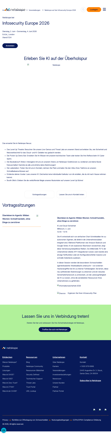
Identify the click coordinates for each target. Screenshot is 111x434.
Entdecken (7, 357)
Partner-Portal (58, 391)
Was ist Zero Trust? (9, 383)
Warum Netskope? (9, 362)
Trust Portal (30, 387)
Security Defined (32, 374)
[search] (83, 9)
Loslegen (94, 9)
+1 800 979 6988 (87, 366)
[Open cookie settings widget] (3, 430)
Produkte (6, 366)
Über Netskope (58, 362)
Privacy (5, 420)
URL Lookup (31, 391)
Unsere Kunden (59, 383)
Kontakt (83, 357)
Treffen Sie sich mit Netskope (54, 329)
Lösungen (6, 370)
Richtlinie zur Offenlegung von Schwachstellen (30, 420)
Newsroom (57, 379)
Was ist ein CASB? (9, 391)
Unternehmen (59, 357)
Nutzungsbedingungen (60, 420)
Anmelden (10, 46)
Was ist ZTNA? (8, 387)
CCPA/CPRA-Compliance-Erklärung (87, 420)
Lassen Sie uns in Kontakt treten (71, 194)
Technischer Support (34, 379)
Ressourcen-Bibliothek (35, 370)
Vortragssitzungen (39, 194)
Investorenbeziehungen (62, 374)
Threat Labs (31, 383)
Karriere (56, 366)
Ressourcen (31, 357)
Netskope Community (34, 366)
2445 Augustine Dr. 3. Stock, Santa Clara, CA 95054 (91, 372)
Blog (28, 362)
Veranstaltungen (59, 370)
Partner (55, 387)
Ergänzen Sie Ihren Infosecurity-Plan (82, 293)
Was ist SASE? (8, 374)
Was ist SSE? (7, 379)
